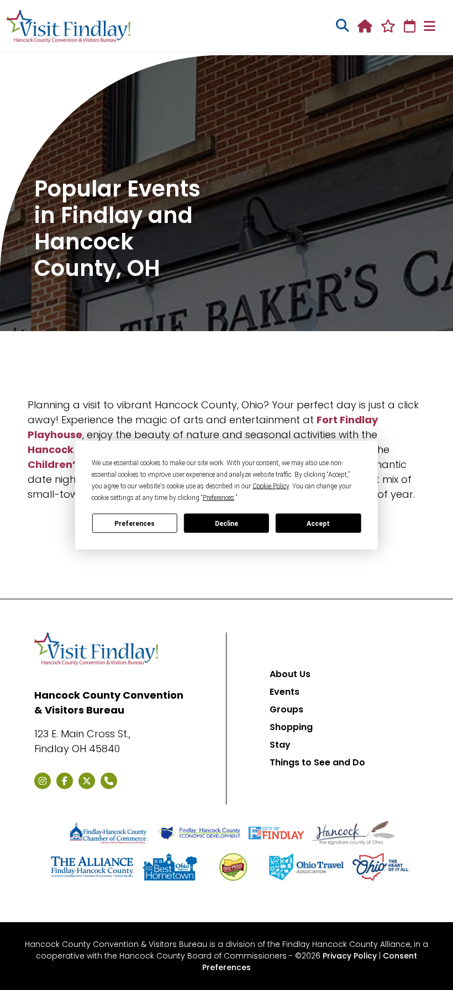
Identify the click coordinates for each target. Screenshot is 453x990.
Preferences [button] (218, 498)
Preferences (134, 523)
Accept (318, 523)
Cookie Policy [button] (270, 486)
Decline (226, 523)
